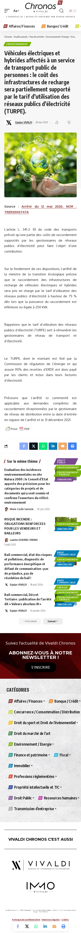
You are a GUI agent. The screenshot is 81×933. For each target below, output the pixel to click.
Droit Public (61, 461)
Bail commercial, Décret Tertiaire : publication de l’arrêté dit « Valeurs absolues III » (27, 599)
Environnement (17, 44)
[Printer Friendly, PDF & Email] (17, 428)
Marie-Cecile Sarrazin (21, 509)
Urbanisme (64, 479)
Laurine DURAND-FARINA (24, 539)
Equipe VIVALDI (23, 122)
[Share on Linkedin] (45, 926)
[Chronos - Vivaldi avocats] (40, 11)
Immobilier (64, 529)
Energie (62, 587)
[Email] (54, 926)
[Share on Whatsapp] (36, 926)
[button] (8, 11)
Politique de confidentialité (26, 919)
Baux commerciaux (66, 553)
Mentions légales (51, 919)
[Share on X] (27, 926)
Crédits (65, 919)
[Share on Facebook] (17, 926)
